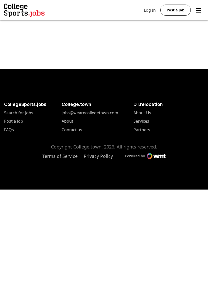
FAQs (9, 129)
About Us (142, 112)
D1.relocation (148, 104)
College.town (76, 104)
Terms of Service (60, 156)
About (67, 121)
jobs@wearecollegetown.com (90, 112)
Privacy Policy (98, 156)
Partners (142, 129)
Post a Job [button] (175, 10)
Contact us (90, 129)
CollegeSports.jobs (25, 104)
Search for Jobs (18, 112)
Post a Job (13, 121)
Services (142, 121)
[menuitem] (25, 115)
